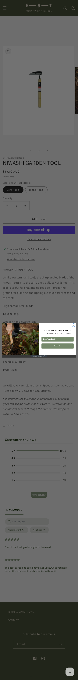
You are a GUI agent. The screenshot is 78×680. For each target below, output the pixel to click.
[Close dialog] (73, 325)
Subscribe (57, 346)
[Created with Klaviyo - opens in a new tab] (39, 356)
